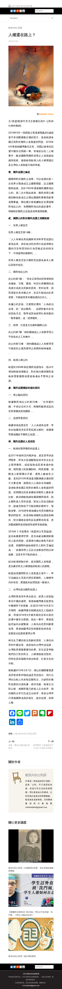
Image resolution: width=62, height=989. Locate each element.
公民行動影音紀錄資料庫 (31, 974)
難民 (35, 734)
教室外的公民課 (15, 28)
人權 (15, 734)
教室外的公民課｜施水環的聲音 (22, 956)
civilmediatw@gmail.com (31, 985)
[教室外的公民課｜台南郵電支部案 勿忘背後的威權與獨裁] (31, 846)
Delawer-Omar (47, 114)
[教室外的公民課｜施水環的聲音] (31, 934)
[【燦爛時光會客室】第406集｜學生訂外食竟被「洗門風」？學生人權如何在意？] (31, 890)
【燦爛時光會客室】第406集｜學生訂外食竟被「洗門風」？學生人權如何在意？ (30, 913)
